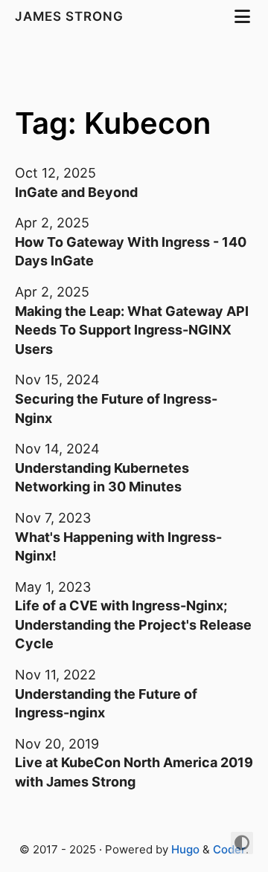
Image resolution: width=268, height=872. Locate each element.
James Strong (71, 16)
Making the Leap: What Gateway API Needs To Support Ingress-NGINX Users (132, 330)
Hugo (185, 849)
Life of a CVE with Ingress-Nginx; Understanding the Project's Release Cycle (133, 624)
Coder (229, 849)
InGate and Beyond (76, 192)
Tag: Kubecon (113, 123)
